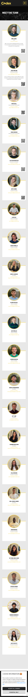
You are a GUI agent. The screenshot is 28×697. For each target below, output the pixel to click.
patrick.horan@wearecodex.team (14, 590)
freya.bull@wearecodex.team (14, 107)
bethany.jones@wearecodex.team (14, 192)
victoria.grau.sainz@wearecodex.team (14, 562)
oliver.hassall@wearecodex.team (14, 306)
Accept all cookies (14, 688)
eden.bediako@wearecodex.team (14, 533)
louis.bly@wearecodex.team (14, 221)
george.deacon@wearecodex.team (14, 363)
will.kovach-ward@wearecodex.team (14, 505)
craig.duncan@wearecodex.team (14, 136)
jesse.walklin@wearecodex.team (14, 74)
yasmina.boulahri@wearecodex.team (14, 448)
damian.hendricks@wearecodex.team (14, 618)
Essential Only (14, 692)
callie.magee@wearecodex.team (14, 476)
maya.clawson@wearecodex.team (14, 278)
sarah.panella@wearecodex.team (14, 249)
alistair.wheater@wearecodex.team (14, 164)
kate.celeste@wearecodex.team (14, 647)
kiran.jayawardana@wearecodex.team (14, 391)
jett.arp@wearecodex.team (14, 420)
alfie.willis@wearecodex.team (14, 334)
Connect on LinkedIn (14, 41)
